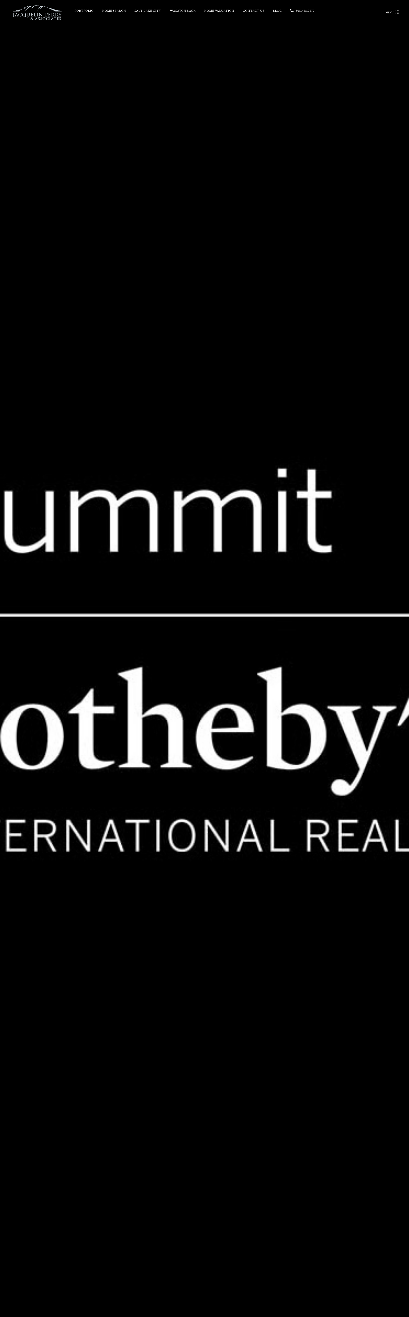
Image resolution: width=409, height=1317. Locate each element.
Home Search (114, 11)
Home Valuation (219, 11)
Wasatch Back (183, 11)
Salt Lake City (147, 11)
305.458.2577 (305, 11)
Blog (277, 11)
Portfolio (84, 11)
